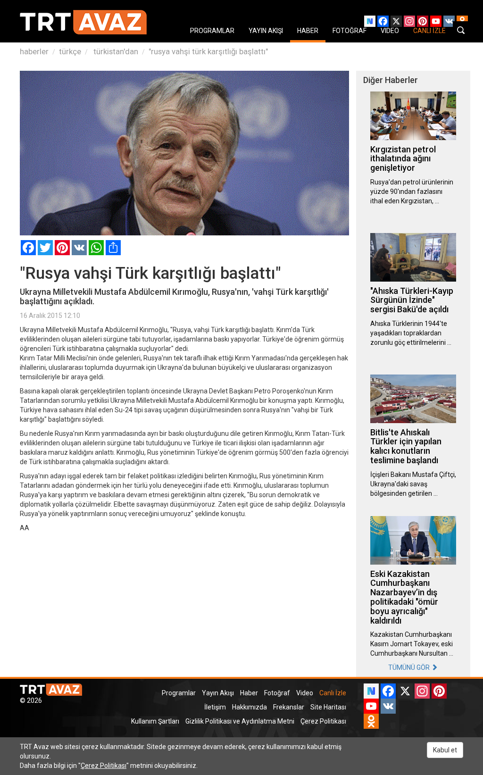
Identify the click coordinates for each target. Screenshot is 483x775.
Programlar (179, 693)
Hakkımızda (249, 707)
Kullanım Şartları (155, 721)
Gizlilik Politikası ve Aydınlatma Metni (239, 721)
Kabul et (445, 750)
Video (304, 693)
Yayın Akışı (218, 693)
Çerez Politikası (323, 721)
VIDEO (390, 30)
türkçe (70, 51)
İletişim (215, 707)
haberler (34, 51)
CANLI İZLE (429, 30)
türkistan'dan (115, 51)
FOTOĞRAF (349, 30)
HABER (307, 30)
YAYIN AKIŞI (266, 30)
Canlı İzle (332, 693)
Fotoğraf (277, 693)
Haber (249, 693)
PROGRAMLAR (212, 30)
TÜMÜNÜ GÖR (409, 667)
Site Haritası (328, 707)
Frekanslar (288, 707)
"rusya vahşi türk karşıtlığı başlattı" (208, 51)
